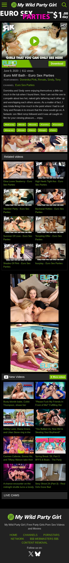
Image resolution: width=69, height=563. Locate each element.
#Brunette (32, 124)
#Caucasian (57, 124)
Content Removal (34, 542)
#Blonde (21, 124)
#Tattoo (53, 130)
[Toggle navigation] (4, 5)
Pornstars (51, 535)
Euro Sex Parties (24, 85)
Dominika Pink (28, 79)
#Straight (42, 130)
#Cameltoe (45, 124)
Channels (30, 535)
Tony (58, 79)
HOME (13, 535)
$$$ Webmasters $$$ (44, 538)
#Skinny (32, 130)
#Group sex (9, 130)
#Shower (21, 130)
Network (17, 538)
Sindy (50, 79)
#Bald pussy (9, 124)
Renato (42, 79)
